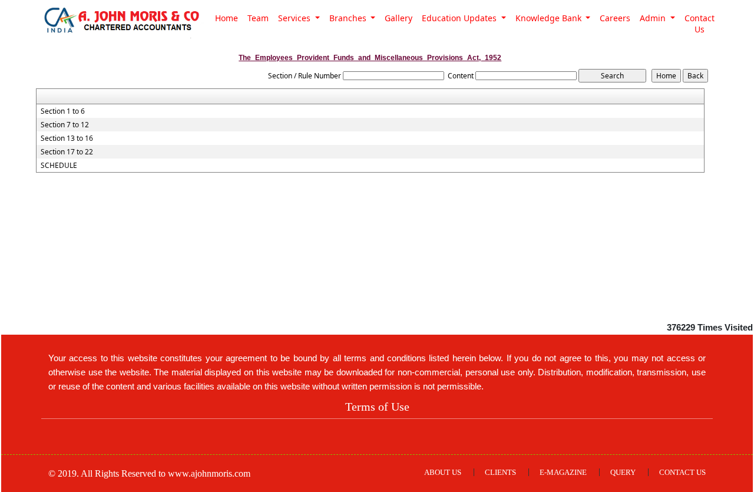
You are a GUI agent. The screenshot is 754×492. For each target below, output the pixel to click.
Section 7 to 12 (65, 125)
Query (623, 472)
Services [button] (295, 18)
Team (258, 18)
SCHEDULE (59, 165)
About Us (442, 472)
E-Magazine (563, 472)
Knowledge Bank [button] (549, 18)
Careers (615, 18)
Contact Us (699, 23)
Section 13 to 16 (67, 138)
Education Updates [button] (460, 18)
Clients (500, 472)
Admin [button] (654, 18)
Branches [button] (349, 18)
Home (226, 18)
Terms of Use (377, 406)
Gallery (398, 18)
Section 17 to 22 (67, 152)
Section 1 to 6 (63, 111)
